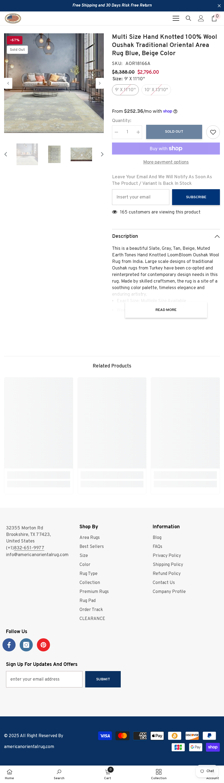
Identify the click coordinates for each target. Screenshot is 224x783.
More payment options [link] (166, 162)
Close (219, 6)
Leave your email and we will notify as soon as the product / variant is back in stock (162, 180)
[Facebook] (9, 644)
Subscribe (196, 197)
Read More (165, 310)
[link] (38, 475)
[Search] (188, 18)
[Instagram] (26, 644)
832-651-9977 (29, 548)
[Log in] (201, 18)
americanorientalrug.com (29, 747)
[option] (54, 83)
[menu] (176, 18)
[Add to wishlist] (213, 132)
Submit (103, 679)
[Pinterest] (43, 644)
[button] (8, 83)
